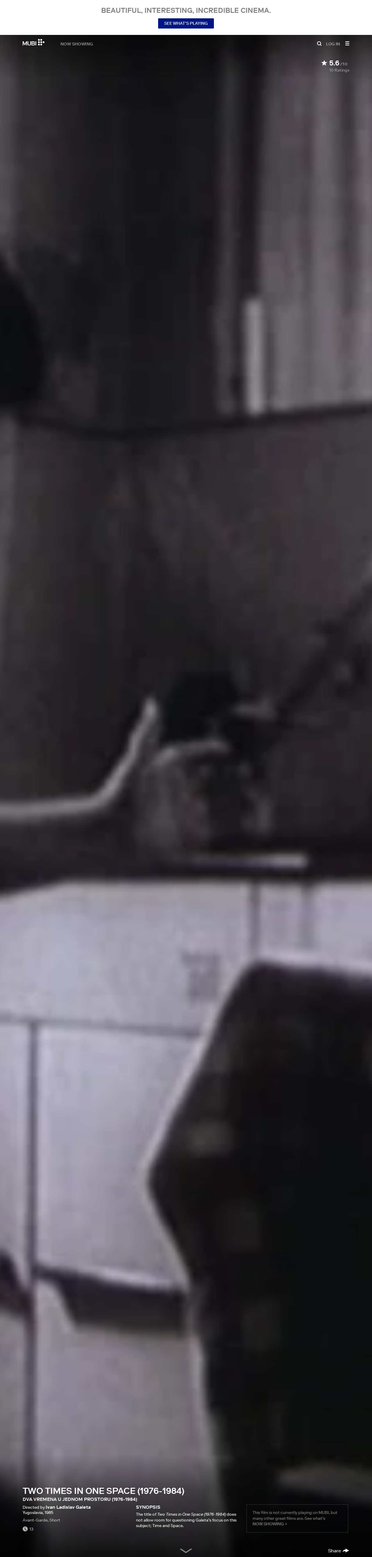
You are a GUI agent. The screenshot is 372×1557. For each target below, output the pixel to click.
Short (54, 1520)
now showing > (270, 1523)
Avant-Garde (35, 1520)
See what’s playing (186, 23)
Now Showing (76, 43)
